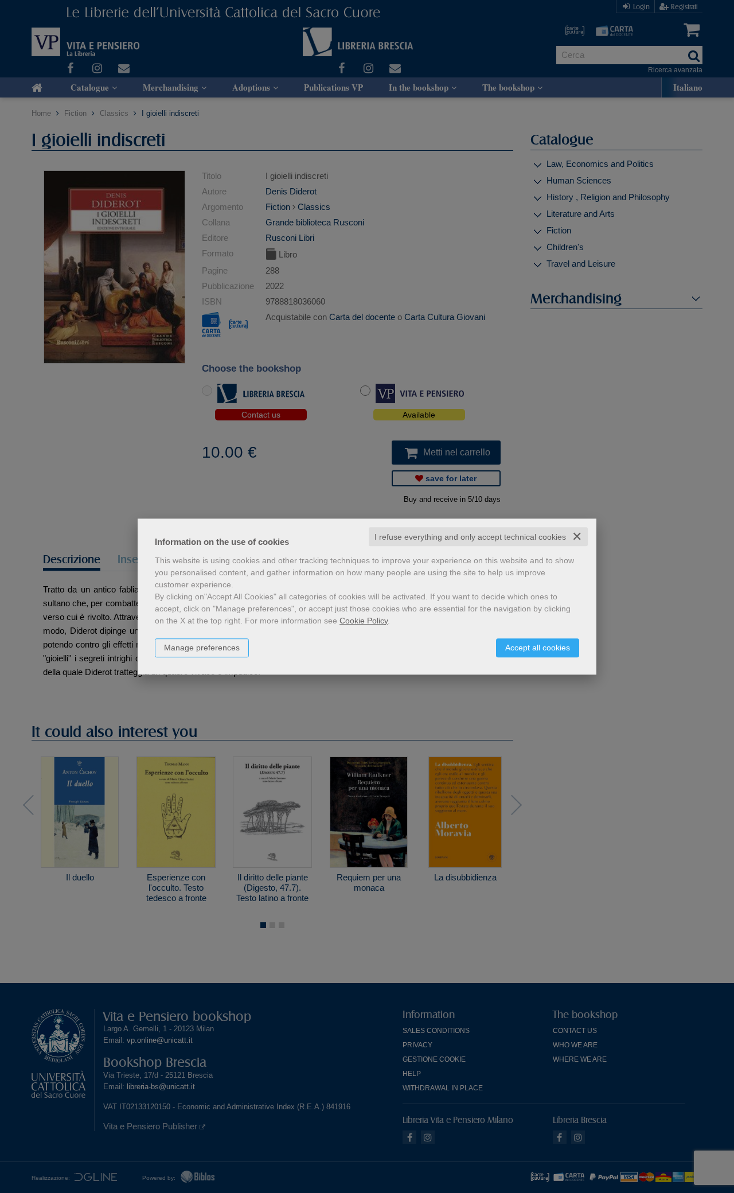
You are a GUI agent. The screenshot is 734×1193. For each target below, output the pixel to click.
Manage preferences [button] (202, 647)
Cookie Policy (363, 620)
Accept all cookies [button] (537, 647)
